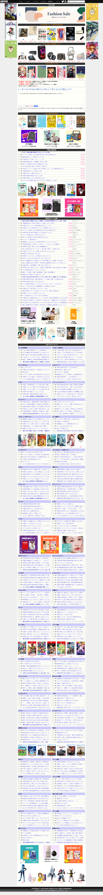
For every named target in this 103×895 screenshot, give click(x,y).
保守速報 (20, 776)
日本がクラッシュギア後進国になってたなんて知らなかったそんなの (71, 822)
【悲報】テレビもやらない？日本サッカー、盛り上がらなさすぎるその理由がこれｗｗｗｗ (41, 491)
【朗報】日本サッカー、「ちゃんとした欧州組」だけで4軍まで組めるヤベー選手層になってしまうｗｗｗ (44, 601)
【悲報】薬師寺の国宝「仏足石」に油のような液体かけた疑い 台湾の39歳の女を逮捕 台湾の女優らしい (44, 781)
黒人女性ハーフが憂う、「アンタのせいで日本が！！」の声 (69, 508)
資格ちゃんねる (76, 274)
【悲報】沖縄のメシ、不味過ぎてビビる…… (66, 698)
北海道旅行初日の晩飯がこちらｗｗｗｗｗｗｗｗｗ (33, 670)
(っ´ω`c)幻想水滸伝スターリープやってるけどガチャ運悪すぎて (36, 295)
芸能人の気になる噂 (57, 793)
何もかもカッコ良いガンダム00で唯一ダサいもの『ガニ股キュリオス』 (37, 258)
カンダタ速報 (76, 269)
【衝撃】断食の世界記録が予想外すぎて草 (31, 503)
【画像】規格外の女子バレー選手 (63, 805)
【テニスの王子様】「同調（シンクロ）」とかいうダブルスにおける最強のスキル (39, 818)
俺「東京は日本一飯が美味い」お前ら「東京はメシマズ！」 (69, 722)
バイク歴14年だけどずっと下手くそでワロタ (32, 663)
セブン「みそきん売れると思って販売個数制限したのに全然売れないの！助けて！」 (40, 286)
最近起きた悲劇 (26, 840)
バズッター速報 (56, 776)
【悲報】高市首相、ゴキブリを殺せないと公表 (32, 171)
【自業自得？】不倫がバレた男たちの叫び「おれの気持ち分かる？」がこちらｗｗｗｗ (74, 476)
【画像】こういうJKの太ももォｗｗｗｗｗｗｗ (32, 523)
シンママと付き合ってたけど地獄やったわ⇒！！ (33, 528)
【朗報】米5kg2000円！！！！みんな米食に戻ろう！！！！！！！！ (71, 376)
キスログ (75, 246)
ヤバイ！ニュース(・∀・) (78, 244)
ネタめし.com (21, 484)
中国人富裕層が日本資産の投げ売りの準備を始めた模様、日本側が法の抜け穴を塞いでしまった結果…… (44, 577)
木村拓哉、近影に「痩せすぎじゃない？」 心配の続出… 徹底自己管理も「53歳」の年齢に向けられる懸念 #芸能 (45, 267)
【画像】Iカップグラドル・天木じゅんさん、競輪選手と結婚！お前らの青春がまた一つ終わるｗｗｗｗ (78, 506)
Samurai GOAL (22, 590)
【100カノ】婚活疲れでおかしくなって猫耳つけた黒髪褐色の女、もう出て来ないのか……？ (41, 813)
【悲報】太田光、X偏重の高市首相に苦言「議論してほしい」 (35, 394)
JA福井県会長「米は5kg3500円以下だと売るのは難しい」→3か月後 (71, 678)
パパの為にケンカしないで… (62, 739)
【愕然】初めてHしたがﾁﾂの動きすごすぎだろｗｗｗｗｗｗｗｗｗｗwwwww (72, 781)
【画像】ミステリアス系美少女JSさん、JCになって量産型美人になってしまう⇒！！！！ (41, 227)
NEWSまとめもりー (77, 279)
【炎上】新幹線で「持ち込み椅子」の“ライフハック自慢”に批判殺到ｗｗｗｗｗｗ (73, 717)
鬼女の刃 (20, 759)
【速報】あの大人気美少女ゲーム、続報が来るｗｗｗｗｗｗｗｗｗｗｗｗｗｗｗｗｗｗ (40, 369)
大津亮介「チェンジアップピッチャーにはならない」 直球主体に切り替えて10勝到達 (74, 528)
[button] (47, 21)
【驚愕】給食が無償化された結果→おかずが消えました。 (68, 491)
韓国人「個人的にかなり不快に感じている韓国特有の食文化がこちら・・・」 (38, 713)
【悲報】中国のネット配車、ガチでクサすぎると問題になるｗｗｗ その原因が (39, 783)
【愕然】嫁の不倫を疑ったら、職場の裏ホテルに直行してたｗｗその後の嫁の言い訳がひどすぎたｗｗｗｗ (44, 616)
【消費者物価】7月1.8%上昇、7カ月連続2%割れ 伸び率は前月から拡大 (72, 830)
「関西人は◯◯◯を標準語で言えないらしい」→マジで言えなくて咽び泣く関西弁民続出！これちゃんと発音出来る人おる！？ (48, 297)
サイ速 (54, 399)
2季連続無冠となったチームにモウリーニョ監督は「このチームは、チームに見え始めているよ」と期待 (44, 599)
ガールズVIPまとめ (22, 365)
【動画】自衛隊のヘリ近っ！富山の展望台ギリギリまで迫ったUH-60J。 (37, 474)
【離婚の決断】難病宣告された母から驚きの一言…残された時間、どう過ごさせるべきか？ (41, 612)
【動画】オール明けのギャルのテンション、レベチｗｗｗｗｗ (35, 428)
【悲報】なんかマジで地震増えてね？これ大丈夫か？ (67, 700)
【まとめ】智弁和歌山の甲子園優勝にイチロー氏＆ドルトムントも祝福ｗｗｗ (72, 389)
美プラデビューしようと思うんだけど (64, 815)
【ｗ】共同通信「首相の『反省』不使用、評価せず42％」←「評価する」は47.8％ (39, 695)
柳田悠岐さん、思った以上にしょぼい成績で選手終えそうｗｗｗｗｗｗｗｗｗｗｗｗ (40, 241)
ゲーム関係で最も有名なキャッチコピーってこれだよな (34, 269)
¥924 (92, 59)
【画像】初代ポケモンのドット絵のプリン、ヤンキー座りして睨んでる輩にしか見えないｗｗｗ (42, 421)
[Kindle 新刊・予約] (74, 207)
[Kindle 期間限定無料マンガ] (29, 545)
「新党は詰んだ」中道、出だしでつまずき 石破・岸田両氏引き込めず (37, 796)
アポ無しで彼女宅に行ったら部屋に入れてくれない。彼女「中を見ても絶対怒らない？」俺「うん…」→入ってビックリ (47, 768)
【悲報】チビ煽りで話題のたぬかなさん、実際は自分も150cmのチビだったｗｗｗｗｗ (40, 493)
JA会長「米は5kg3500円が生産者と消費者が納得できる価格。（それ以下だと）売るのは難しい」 (43, 805)
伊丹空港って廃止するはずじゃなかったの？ (32, 253)
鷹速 (53, 518)
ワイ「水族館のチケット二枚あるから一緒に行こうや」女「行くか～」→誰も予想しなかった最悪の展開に (44, 685)
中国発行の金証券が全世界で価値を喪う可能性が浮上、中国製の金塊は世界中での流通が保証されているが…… (45, 584)
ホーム (21, 1)
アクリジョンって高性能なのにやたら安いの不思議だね (68, 820)
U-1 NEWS (21, 573)
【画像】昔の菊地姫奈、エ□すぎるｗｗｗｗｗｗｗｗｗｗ (68, 761)
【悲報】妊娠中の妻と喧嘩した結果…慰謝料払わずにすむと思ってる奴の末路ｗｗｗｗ (74, 474)
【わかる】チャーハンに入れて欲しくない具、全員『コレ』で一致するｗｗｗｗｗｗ (74, 715)
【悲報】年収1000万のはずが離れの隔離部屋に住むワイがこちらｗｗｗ (37, 496)
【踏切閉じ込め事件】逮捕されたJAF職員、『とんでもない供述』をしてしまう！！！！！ (41, 562)
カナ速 (54, 693)
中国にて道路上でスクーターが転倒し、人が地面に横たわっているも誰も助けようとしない (75, 411)
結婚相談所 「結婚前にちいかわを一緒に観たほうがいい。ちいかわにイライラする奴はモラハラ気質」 (44, 419)
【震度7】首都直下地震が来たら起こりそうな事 (32, 175)
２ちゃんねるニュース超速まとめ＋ (80, 267)
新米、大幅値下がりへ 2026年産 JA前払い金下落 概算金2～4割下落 (71, 833)
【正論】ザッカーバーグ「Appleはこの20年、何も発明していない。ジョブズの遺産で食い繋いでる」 (43, 168)
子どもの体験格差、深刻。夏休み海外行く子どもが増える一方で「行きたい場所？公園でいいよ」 (43, 352)
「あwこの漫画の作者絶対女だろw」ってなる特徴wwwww (34, 350)
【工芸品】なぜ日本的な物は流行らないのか (32, 459)
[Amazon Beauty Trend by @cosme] (72, 544)
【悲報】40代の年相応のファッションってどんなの (33, 391)
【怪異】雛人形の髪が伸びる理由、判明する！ (32, 506)
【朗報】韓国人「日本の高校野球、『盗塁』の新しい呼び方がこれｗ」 (37, 265)
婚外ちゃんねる (22, 828)
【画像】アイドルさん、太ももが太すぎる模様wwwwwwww (69, 616)
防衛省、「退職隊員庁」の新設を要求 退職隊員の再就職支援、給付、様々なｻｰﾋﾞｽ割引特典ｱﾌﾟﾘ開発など (44, 359)
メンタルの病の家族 (27, 833)
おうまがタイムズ (56, 710)
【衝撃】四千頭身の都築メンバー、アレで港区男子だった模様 (69, 695)
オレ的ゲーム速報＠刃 (77, 297)
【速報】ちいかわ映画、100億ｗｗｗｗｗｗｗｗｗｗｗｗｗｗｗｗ (36, 631)
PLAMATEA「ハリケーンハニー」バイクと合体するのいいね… (69, 813)
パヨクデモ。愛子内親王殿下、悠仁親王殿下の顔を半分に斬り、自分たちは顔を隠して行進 (41, 800)
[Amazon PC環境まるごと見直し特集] (28, 316)
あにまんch (75, 258)
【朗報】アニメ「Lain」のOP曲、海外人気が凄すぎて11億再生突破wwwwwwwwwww (74, 627)
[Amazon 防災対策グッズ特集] (74, 139)
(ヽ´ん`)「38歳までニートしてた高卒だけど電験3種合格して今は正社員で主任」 (39, 680)
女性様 (74, 283)
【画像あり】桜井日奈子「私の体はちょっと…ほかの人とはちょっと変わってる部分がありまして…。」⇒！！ (79, 601)
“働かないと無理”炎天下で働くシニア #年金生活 (66, 454)
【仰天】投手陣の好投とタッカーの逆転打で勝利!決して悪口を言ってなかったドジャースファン (76, 496)
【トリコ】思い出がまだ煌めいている (64, 426)
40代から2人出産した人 (27, 837)
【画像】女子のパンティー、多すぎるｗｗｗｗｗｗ (67, 612)
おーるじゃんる (56, 573)
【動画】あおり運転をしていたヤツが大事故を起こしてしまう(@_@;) (37, 471)
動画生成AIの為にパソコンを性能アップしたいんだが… (34, 157)
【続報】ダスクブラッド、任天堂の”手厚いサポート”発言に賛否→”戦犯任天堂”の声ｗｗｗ (75, 394)
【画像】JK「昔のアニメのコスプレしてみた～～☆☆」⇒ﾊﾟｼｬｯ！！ (36, 525)
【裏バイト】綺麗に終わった (62, 428)
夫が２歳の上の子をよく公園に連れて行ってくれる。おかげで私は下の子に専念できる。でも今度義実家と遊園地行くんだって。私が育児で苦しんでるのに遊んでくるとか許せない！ (60, 302)
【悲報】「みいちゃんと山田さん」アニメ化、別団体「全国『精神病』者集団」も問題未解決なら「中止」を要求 (46, 389)
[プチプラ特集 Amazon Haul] (29, 139)
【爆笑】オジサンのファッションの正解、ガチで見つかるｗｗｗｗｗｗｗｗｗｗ (39, 251)
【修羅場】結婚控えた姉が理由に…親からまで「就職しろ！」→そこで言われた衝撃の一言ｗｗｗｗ (77, 469)
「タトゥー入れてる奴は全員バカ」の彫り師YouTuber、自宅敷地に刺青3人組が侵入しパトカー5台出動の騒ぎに (79, 459)
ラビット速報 (55, 759)
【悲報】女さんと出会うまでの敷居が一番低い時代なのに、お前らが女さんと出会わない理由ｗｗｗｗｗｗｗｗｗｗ (46, 408)
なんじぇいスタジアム (57, 555)
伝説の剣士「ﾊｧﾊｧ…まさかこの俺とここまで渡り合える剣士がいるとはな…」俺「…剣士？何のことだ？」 (78, 720)
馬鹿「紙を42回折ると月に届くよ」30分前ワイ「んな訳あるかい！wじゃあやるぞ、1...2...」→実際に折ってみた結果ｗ (47, 683)
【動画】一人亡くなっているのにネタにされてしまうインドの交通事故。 (38, 476)
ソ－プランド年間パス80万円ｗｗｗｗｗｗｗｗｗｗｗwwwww (69, 779)
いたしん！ (55, 607)
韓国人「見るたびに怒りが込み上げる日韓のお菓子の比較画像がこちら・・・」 (39, 720)
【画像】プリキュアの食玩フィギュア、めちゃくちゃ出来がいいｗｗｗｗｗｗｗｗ (39, 627)
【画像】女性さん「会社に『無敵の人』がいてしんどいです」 (69, 636)
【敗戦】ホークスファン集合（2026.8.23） (65, 523)
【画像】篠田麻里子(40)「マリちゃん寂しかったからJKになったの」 (71, 609)
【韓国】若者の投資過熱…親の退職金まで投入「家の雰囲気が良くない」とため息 (39, 779)
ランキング (35, 1)
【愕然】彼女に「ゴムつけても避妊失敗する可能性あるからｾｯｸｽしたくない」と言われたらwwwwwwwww (78, 786)
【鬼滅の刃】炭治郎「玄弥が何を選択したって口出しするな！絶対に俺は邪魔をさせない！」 (42, 820)
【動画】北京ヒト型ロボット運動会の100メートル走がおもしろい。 (37, 469)
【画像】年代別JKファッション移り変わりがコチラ (33, 508)
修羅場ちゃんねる (22, 728)
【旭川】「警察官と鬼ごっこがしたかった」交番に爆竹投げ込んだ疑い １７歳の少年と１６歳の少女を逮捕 (44, 634)
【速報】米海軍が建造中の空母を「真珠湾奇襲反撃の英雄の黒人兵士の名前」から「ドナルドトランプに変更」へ (80, 582)
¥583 (92, 41)
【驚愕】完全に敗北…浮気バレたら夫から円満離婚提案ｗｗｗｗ (36, 246)
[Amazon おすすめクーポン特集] (73, 316)
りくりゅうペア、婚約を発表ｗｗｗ (30, 239)
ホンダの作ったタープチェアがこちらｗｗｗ (66, 401)
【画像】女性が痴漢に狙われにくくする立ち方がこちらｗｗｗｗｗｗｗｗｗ (38, 530)
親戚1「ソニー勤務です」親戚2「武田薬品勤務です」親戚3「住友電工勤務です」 (39, 272)
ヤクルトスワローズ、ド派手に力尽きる (65, 562)
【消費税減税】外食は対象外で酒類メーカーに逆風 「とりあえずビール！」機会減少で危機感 (76, 835)
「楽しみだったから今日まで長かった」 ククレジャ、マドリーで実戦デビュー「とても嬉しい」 (43, 597)
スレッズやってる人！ (27, 367)
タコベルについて (26, 461)
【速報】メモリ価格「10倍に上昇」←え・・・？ (67, 683)
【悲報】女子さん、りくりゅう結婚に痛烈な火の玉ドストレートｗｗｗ (37, 225)
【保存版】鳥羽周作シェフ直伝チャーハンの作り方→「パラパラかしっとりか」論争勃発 (41, 244)
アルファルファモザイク (78, 255)
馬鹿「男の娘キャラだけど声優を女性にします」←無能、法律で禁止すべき (72, 631)
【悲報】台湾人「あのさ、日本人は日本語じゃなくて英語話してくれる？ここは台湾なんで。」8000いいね (44, 636)
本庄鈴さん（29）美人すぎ (62, 803)
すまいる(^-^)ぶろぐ (77, 302)
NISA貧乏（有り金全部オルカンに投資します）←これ (34, 274)
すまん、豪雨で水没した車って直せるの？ (31, 661)
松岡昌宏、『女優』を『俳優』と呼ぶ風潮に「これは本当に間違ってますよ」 (38, 698)
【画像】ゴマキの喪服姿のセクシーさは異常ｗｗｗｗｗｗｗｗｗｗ (36, 521)
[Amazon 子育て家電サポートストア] (51, 854)
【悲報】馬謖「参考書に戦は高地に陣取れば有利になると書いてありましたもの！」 (74, 560)
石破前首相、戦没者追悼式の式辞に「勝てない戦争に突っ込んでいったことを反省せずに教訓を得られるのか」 (45, 798)
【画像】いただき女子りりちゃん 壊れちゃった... (67, 766)
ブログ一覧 (43, 1)
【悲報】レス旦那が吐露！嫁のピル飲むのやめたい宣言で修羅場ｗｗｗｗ (38, 614)
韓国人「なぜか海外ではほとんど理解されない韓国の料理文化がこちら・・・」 (39, 717)
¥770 (11, 39)
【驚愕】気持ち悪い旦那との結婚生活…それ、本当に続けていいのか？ (37, 232)
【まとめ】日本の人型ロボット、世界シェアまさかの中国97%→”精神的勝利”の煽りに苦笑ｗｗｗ (76, 387)
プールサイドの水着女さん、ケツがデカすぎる (66, 796)
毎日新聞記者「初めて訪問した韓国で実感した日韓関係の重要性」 (36, 788)
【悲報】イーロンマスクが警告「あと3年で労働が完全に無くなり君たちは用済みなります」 (41, 387)
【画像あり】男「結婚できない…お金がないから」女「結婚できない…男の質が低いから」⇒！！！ (77, 592)
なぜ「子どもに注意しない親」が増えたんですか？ (33, 452)
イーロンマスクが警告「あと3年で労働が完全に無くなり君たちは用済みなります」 (40, 154)
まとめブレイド (76, 241)
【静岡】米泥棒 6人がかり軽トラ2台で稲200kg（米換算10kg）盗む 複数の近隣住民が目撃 (42, 700)
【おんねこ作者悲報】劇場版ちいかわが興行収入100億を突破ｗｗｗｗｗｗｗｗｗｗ (40, 404)
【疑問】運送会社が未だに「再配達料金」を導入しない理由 (35, 161)
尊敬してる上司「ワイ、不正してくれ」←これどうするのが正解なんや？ (38, 678)
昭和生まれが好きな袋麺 (62, 461)
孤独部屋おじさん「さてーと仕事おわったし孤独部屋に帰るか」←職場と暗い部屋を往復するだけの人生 (78, 374)
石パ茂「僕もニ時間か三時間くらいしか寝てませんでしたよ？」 (36, 786)
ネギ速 (74, 288)
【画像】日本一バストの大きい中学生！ (65, 614)
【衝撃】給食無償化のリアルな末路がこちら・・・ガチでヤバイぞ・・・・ (38, 560)
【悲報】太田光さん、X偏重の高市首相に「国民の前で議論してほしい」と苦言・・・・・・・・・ (43, 401)
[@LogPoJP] (63, 2)
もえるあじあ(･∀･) (22, 693)
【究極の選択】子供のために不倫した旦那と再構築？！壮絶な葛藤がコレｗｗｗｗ (39, 609)
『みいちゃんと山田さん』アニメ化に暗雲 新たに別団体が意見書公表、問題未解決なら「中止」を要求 (44, 454)
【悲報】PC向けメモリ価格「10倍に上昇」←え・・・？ (34, 173)
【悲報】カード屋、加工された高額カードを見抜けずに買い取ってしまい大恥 (72, 685)
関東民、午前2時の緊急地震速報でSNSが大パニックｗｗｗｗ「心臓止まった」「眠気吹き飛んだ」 (43, 666)
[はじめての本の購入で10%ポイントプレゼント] (51, 15)
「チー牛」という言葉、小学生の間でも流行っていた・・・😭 (69, 354)
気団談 (54, 728)
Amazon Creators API (44, 890)
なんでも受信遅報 (76, 230)
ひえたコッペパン (76, 281)
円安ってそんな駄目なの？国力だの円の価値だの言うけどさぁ (35, 164)
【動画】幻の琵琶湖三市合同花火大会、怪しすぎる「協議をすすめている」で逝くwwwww (75, 486)
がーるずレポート (22, 449)
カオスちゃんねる (76, 272)
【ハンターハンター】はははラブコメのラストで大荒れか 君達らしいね (37, 822)
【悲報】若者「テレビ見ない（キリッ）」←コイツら (33, 159)
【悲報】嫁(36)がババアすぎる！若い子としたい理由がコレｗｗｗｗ (71, 471)
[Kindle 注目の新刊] (29, 854)
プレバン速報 (55, 811)
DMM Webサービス (54, 890)
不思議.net (75, 227)
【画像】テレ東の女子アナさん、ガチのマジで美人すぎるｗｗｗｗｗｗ (71, 594)
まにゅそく (21, 501)
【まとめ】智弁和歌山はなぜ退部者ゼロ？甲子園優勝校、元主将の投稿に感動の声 (73, 391)
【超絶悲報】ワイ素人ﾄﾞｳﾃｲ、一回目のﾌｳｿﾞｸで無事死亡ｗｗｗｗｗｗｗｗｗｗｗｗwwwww (75, 783)
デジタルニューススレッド (78, 223)
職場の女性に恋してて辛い (62, 732)
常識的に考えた (56, 828)
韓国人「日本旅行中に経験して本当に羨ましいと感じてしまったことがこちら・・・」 (40, 722)
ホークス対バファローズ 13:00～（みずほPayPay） (67, 525)
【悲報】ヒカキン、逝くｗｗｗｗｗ (64, 705)
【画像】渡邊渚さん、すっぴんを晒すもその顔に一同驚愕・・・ (36, 426)
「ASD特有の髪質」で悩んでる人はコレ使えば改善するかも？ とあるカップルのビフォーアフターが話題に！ (79, 350)
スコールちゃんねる (77, 239)
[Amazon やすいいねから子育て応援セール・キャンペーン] (50, 316)
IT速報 (26, 106)
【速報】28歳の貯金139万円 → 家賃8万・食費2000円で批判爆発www (71, 384)
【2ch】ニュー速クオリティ (79, 260)
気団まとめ (75, 232)
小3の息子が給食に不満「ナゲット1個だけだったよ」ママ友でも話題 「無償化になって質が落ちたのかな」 (79, 575)
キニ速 (74, 225)
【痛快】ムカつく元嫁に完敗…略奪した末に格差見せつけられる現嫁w (37, 619)
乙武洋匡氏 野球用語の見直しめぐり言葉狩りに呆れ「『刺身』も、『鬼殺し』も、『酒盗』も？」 (77, 565)
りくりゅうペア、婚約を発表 (62, 372)
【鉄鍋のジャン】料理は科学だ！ (63, 421)
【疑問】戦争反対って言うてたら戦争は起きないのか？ (34, 178)
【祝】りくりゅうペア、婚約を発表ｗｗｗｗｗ (66, 702)
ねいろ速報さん (56, 416)
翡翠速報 (75, 295)
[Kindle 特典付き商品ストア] (29, 207)
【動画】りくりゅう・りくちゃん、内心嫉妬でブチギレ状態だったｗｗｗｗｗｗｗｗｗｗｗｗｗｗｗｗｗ (78, 764)
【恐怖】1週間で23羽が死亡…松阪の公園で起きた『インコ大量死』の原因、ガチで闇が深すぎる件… (43, 279)
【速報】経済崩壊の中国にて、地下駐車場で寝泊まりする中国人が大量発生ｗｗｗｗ (74, 577)
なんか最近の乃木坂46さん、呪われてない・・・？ (67, 800)
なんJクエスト (76, 251)
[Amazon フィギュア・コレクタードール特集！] (51, 139)
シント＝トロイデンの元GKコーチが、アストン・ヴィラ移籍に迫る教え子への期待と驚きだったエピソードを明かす (46, 592)
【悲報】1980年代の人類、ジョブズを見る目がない (67, 367)
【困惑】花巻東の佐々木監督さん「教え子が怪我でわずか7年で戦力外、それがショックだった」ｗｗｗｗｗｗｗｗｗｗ (47, 406)
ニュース (28, 1)
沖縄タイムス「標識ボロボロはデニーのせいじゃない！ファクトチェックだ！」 (39, 668)
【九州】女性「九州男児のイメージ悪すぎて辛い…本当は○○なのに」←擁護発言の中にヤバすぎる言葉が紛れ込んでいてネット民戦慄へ (50, 300)
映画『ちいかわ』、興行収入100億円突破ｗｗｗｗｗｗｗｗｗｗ (70, 359)
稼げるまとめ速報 (56, 676)
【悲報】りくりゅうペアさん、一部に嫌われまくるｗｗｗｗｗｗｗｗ (37, 255)
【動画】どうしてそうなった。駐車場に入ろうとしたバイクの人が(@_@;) (38, 478)
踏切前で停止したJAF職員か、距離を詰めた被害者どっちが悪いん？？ (71, 713)
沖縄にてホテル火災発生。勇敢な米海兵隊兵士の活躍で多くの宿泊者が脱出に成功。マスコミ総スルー (43, 705)
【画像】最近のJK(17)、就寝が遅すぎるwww (66, 619)
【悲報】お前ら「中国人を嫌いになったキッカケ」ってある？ (35, 288)
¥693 (11, 20)
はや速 (20, 793)
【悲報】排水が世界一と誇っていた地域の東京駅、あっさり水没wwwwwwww (72, 510)
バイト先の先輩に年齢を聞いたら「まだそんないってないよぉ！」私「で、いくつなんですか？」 (43, 283)
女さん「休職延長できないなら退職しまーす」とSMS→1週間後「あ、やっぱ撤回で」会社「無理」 (43, 260)
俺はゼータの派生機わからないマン (64, 818)
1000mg (20, 467)
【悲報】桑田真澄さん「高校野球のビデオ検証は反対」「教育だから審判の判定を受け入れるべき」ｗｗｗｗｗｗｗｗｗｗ (47, 411)
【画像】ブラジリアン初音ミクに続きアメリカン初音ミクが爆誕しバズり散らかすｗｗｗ (41, 423)
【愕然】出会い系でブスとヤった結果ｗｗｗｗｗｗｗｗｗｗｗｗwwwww (71, 788)
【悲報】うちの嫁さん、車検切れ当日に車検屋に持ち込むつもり (70, 737)
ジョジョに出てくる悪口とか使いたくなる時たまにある (68, 419)
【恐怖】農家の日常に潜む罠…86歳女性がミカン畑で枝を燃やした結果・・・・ (39, 558)
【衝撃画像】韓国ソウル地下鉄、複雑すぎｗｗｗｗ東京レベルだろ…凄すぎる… (39, 223)
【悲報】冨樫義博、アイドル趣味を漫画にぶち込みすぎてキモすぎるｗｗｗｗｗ (39, 489)
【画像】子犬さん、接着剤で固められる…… (32, 510)
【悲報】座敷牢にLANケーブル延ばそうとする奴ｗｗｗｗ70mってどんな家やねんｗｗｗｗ (41, 486)
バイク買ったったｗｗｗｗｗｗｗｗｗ (64, 406)
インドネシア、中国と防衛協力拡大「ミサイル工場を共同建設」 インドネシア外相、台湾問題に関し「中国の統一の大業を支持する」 (50, 803)
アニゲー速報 (55, 624)
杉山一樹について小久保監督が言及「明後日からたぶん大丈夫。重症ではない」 (73, 521)
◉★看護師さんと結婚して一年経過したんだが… (32, 513)
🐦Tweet (36, 106)
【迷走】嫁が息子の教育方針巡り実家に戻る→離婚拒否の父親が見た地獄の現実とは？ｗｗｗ (76, 478)
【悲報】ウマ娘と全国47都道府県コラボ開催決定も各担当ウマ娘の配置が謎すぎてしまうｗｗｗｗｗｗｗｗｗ (45, 629)
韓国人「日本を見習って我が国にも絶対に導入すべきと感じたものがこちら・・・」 (40, 715)
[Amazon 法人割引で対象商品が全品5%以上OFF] (51, 207)
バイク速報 (21, 659)
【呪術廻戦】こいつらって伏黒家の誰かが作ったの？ (67, 423)
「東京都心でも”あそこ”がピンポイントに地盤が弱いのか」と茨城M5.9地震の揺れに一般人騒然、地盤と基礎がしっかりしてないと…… (50, 580)
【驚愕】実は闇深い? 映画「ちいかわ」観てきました (33, 281)
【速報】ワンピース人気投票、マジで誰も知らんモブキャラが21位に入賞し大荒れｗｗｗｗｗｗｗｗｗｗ (44, 376)
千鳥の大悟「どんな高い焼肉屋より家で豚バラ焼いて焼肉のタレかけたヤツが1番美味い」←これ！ (77, 599)
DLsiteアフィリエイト (64, 890)
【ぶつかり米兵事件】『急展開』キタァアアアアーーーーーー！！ (36, 567)
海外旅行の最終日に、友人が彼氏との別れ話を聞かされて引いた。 (36, 766)
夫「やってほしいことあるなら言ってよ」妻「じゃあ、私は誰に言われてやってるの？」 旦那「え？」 (78, 730)
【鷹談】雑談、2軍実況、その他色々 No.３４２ (66, 530)
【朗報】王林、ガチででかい (62, 798)
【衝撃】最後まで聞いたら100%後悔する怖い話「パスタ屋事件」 (70, 489)
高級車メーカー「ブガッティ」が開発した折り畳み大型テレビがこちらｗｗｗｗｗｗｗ (74, 404)
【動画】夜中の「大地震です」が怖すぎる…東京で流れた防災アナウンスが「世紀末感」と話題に (77, 768)
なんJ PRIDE (21, 624)
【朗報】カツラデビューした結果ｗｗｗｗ (65, 503)
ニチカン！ (75, 265)
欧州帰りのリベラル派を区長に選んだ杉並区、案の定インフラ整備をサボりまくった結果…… (42, 575)
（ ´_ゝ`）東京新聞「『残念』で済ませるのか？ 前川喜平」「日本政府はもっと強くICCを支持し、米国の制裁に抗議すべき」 (48, 702)
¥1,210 (92, 20)
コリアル (20, 710)
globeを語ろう (26, 372)
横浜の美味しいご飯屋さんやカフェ (64, 369)
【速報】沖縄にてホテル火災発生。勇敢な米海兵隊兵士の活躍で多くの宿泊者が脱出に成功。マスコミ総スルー (79, 580)
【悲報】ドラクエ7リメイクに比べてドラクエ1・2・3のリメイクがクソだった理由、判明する (76, 634)
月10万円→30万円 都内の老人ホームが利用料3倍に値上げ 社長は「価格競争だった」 (41, 456)
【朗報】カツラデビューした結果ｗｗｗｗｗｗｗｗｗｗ (34, 293)
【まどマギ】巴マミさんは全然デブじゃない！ (32, 815)
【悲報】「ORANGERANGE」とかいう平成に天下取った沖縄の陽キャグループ (39, 384)
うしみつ (20, 518)
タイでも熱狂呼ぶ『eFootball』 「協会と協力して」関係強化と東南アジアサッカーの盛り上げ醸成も (44, 594)
